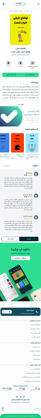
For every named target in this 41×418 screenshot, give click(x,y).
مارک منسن (20, 58)
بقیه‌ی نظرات (10, 239)
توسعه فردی (26, 11)
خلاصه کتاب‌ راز (36, 369)
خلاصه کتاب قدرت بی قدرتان (32, 381)
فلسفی (32, 67)
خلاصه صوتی (10, 75)
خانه (32, 11)
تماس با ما (37, 355)
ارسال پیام (5, 312)
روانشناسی (30, 66)
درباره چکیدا (37, 347)
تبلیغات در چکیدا (35, 351)
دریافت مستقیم (20, 258)
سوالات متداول (36, 329)
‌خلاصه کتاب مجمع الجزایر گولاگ (31, 377)
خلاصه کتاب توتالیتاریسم (33, 373)
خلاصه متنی (29, 75)
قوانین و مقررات (36, 333)
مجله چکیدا (37, 359)
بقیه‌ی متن (21, 104)
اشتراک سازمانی (36, 325)
